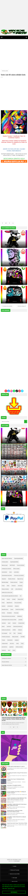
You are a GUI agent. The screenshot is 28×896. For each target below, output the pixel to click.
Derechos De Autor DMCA (15, 873)
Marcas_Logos (4, 565)
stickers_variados (19, 646)
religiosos (17, 606)
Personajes (16, 612)
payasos (3, 606)
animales (20, 619)
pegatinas (11, 646)
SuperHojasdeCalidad (18, 558)
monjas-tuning (21, 623)
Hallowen (20, 629)
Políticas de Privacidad (14, 870)
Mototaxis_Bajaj (5, 582)
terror (9, 650)
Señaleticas (19, 616)
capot (9, 623)
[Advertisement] (14, 14)
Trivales (3, 640)
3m (20, 595)
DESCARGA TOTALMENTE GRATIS (14, 785)
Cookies (14, 866)
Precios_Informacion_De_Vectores (8, 616)
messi (17, 643)
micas (22, 643)
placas (3, 626)
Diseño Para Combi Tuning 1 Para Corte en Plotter (17, 823)
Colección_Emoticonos (17, 626)
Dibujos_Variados (5, 589)
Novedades (9, 612)
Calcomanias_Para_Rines (7, 575)
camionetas (16, 572)
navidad (13, 599)
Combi (3, 599)
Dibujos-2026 (20, 599)
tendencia (4, 650)
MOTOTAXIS (12, 565)
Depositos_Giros (5, 609)
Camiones (9, 626)
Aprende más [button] (11, 888)
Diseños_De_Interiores (6, 629)
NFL (10, 633)
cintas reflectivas (18, 589)
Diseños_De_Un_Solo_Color (7, 592)
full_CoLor (12, 643)
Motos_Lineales (16, 568)
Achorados (20, 585)
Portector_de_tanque (6, 636)
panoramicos (4, 646)
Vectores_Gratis (5, 70)
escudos (14, 623)
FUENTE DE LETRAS (19, 609)
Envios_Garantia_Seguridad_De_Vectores (10, 595)
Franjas (21, 582)
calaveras (4, 623)
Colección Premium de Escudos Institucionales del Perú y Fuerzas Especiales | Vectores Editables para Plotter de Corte (13, 719)
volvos (14, 650)
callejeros (17, 640)
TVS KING (22, 636)
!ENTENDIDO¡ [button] (14, 892)
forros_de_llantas (18, 602)
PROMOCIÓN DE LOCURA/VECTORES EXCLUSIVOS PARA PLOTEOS (14, 811)
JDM (12, 589)
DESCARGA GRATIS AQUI (14, 159)
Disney (12, 609)
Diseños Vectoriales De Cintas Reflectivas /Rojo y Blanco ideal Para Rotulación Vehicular (17, 798)
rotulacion (14, 585)
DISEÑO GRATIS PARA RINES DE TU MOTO (16, 766)
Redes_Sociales (15, 636)
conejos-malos (5, 643)
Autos (10, 572)
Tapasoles (4, 578)
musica (8, 599)
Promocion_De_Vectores (19, 575)
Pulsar (3, 602)
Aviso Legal (14, 877)
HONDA (14, 629)
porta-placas (10, 606)
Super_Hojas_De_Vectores (7, 558)
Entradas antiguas (21, 306)
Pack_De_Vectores (20, 565)
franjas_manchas (13, 582)
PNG (14, 633)
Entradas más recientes (7, 306)
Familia (3, 612)
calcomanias (4, 572)
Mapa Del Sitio (15, 881)
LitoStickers (17, 861)
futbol (8, 585)
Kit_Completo (4, 633)
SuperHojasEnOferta (14, 561)
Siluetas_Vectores (11, 578)
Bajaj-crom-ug (20, 578)
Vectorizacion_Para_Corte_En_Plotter (9, 619)
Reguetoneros (9, 602)
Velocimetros (9, 640)
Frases (3, 585)
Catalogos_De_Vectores (6, 568)
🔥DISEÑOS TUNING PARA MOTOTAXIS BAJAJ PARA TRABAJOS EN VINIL (16, 805)
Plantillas (19, 633)
